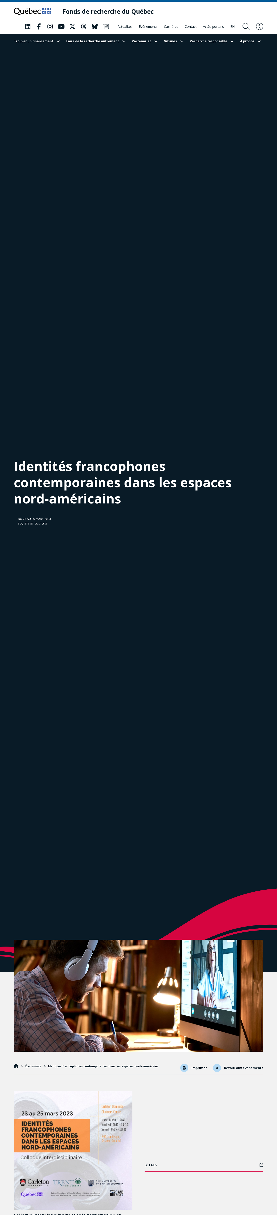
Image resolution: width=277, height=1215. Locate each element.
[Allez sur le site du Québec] (32, 11)
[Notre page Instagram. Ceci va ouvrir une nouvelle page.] (50, 26)
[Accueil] (16, 1066)
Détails (151, 1165)
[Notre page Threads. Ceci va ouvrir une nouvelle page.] (83, 26)
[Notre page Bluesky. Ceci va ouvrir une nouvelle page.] (95, 26)
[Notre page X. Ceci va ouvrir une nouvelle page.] (72, 26)
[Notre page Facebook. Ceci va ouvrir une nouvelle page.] (39, 26)
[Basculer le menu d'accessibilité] (259, 26)
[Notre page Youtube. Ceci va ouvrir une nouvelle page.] (61, 26)
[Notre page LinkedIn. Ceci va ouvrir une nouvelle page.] (28, 26)
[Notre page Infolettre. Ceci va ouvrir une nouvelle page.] (106, 26)
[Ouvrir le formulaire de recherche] (246, 26)
